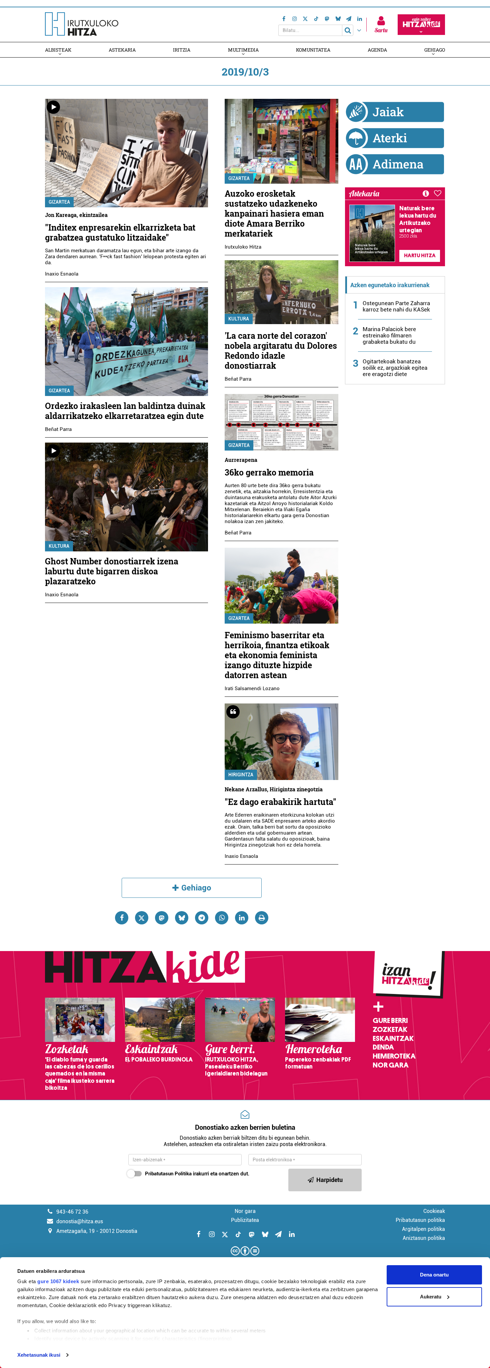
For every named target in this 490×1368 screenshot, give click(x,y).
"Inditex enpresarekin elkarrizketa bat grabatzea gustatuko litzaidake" (120, 232)
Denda (383, 1047)
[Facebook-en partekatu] (121, 917)
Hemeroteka (394, 1056)
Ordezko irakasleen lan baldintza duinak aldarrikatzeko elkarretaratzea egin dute (125, 410)
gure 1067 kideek (58, 1281)
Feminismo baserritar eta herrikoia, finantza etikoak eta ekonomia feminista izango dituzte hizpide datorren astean (277, 655)
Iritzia (181, 50)
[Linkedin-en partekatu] (241, 917)
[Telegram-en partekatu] (201, 917)
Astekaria (122, 50)
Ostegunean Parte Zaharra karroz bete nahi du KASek (396, 306)
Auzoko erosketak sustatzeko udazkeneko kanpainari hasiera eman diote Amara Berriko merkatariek (274, 213)
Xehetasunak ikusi (38, 1355)
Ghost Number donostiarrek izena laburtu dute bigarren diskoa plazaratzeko (111, 571)
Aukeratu (430, 1296)
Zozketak (390, 1029)
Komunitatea (313, 50)
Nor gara (391, 1065)
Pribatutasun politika (420, 1220)
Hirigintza (240, 774)
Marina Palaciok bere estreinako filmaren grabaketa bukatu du (389, 335)
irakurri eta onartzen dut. (197, 1174)
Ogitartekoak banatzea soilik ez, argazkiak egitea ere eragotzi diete (395, 367)
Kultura (59, 546)
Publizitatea (245, 1220)
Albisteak (58, 50)
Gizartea (59, 202)
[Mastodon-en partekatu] (161, 917)
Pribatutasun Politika (168, 1174)
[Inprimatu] (261, 917)
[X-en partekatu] (141, 917)
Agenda (377, 50)
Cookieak (434, 1211)
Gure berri (390, 1020)
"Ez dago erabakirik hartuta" (280, 801)
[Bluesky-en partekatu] (181, 917)
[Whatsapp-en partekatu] (221, 917)
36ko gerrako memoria (269, 472)
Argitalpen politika (423, 1229)
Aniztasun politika (424, 1238)
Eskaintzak (393, 1038)
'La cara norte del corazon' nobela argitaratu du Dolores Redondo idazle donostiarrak (281, 350)
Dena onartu (434, 1274)
